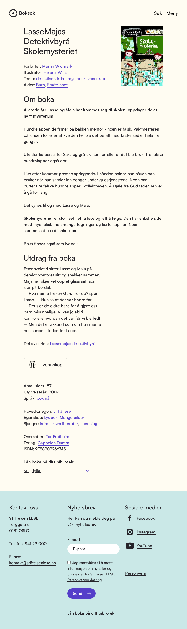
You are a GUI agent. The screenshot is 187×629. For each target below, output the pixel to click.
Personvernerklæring (84, 580)
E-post (73, 539)
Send (77, 593)
